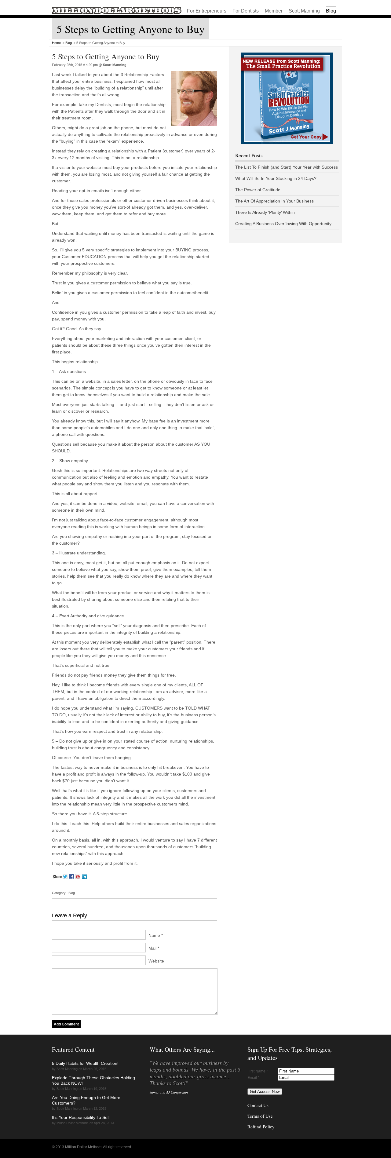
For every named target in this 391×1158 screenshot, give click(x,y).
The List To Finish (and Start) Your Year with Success (286, 167)
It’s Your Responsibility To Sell (80, 1117)
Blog (331, 10)
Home (56, 43)
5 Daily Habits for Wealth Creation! (85, 1063)
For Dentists (245, 10)
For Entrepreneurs (206, 10)
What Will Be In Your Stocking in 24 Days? (275, 178)
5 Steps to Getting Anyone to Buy (105, 56)
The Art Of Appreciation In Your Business (274, 201)
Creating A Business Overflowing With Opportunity (283, 223)
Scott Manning (304, 10)
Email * (253, 1078)
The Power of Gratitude (257, 189)
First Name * (257, 1071)
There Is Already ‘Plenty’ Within (265, 212)
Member (274, 10)
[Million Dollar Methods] (116, 12)
